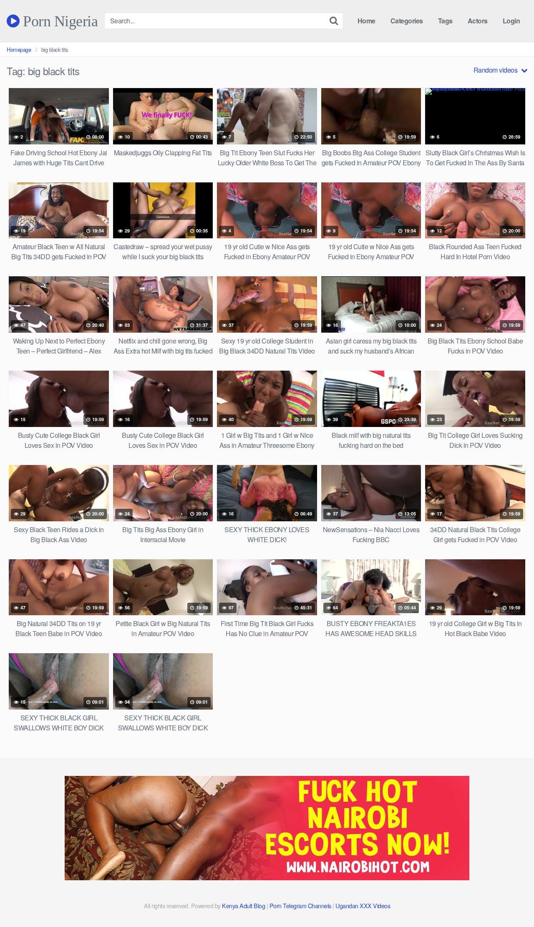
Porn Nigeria (59, 20)
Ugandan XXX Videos (362, 905)
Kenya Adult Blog (243, 905)
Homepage (19, 49)
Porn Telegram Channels (301, 905)
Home (366, 20)
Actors (478, 20)
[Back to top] (511, 900)
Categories (406, 20)
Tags (445, 20)
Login (511, 20)
